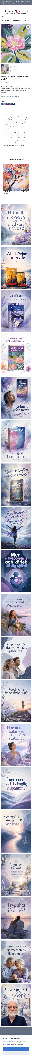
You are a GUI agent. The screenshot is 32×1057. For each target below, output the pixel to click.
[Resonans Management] (16, 12)
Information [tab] (8, 110)
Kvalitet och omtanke (7, 1035)
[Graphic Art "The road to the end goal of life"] (16, 177)
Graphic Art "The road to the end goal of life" (15, 192)
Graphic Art (8, 20)
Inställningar (16, 1053)
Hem (2, 20)
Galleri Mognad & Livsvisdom (19, 20)
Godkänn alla (16, 1049)
